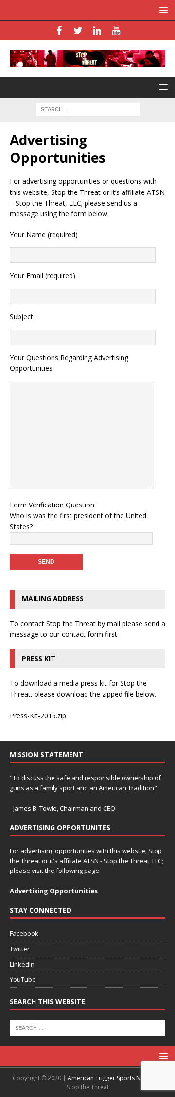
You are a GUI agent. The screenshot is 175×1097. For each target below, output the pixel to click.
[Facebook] (59, 30)
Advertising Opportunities (54, 891)
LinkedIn (22, 964)
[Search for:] (87, 108)
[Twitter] (78, 30)
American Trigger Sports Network (113, 1078)
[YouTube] (115, 30)
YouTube (23, 979)
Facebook (24, 933)
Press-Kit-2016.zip (38, 715)
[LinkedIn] (96, 30)
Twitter (20, 948)
